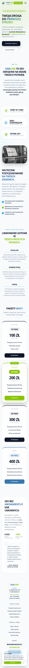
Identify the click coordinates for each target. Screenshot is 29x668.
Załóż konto (9, 50)
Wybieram (14, 355)
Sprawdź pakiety (11, 43)
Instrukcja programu (14, 632)
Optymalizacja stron (14, 614)
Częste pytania (14, 629)
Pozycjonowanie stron (14, 608)
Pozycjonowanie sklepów (14, 611)
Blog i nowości (14, 626)
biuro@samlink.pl (14, 644)
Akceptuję (12, 662)
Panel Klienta (18, 3)
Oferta (7, 11)
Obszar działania (14, 617)
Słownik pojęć (14, 635)
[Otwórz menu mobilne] (25, 3)
